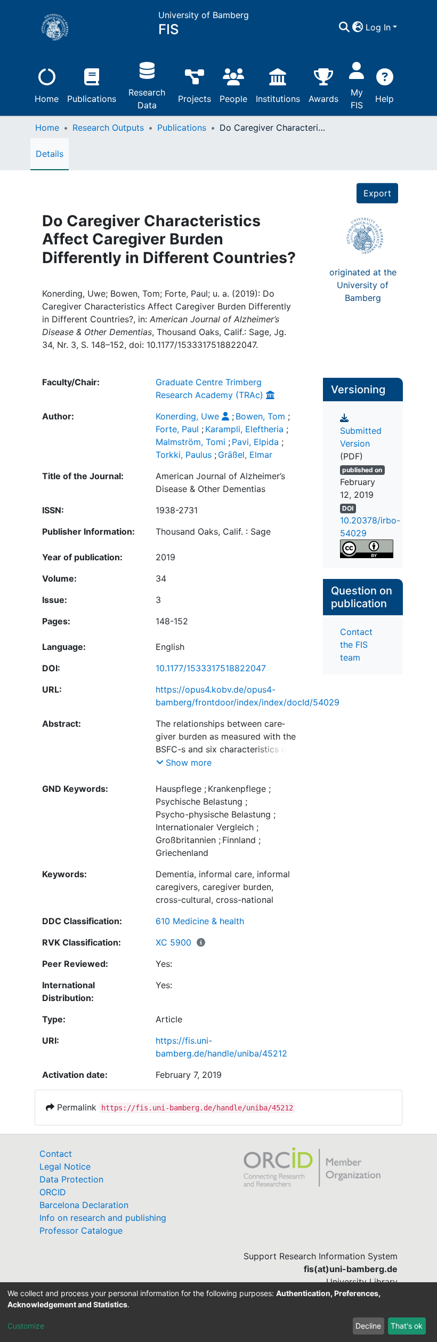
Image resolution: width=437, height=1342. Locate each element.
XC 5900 (173, 942)
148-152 (172, 621)
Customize (25, 1325)
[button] (358, 27)
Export (377, 193)
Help (384, 98)
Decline (368, 1325)
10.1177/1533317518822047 (211, 668)
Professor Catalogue (81, 1230)
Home (47, 98)
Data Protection (71, 1179)
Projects (194, 98)
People (233, 98)
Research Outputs (108, 127)
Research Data (146, 98)
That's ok (407, 1325)
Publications (91, 98)
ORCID (52, 1192)
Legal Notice (65, 1166)
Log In (378, 27)
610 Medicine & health (200, 921)
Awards (323, 98)
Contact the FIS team (356, 644)
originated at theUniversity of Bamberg (362, 285)
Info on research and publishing (102, 1217)
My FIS (357, 98)
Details (49, 153)
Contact (55, 1153)
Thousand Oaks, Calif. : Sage (213, 531)
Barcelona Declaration (83, 1205)
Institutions (278, 98)
